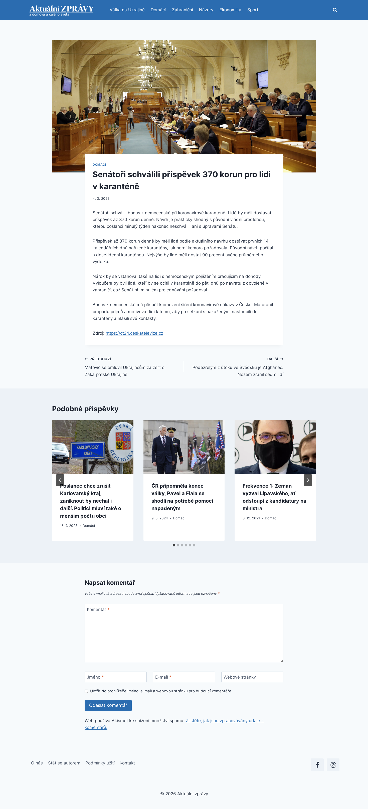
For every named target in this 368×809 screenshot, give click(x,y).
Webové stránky (240, 677)
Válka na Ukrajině (127, 9)
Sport (252, 9)
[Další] (308, 480)
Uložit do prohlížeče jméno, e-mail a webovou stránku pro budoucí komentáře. (161, 691)
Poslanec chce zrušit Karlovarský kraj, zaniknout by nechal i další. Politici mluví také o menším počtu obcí (90, 501)
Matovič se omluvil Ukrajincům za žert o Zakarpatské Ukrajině (124, 367)
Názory (206, 9)
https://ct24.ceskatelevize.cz (134, 333)
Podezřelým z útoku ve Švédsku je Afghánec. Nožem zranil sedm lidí (238, 367)
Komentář (98, 609)
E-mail (163, 677)
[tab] (174, 545)
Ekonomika (230, 9)
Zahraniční (182, 9)
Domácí (158, 9)
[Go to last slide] (60, 480)
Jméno (95, 677)
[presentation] (92, 447)
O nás (37, 762)
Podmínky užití (100, 762)
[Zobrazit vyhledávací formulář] (334, 10)
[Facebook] (317, 764)
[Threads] (333, 764)
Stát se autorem (64, 762)
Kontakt (127, 762)
